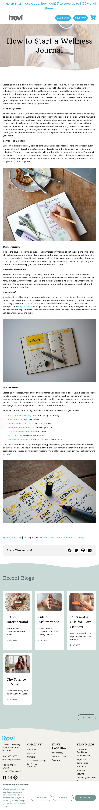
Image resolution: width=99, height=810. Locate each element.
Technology (57, 753)
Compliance (82, 763)
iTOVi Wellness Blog (36, 760)
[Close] (97, 782)
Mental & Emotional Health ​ (63, 537)
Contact (31, 753)
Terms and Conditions (82, 750)
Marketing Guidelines (86, 777)
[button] (63, 18)
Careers (31, 757)
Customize (41, 797)
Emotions (44, 537)
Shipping (81, 770)
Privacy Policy (83, 756)
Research (56, 760)
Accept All (85, 797)
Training (80, 537)
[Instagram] (10, 777)
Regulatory (82, 759)
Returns (80, 774)
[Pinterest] (15, 777)
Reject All (63, 797)
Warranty (81, 766)
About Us (31, 749)
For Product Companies (32, 765)
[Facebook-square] (4, 777)
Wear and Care (59, 756)
